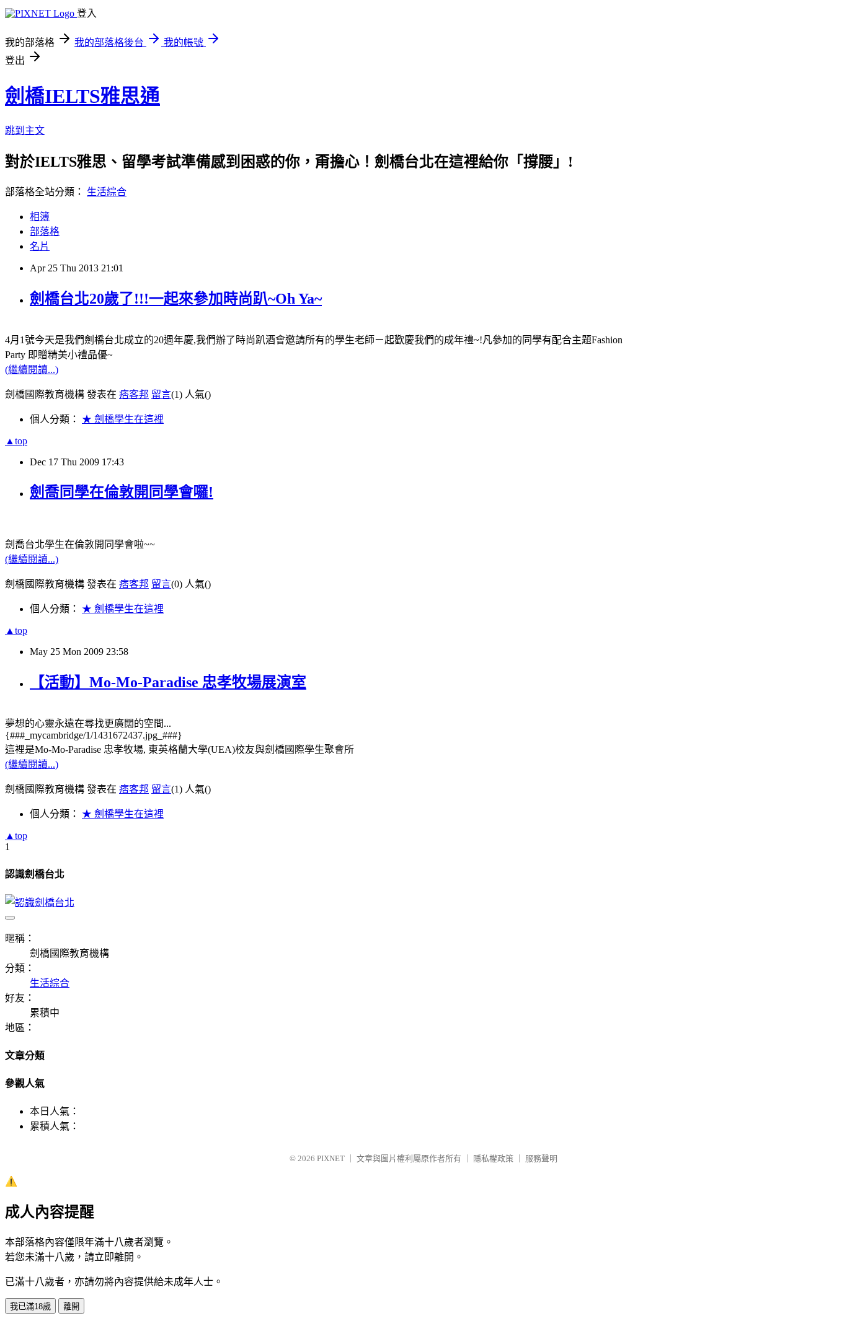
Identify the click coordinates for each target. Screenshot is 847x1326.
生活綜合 (106, 192)
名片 (40, 246)
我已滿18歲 (30, 1306)
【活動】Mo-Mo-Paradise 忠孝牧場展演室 (168, 682)
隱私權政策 (493, 1158)
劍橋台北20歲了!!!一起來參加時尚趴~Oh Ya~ (176, 299)
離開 (71, 1306)
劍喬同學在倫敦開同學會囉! (121, 492)
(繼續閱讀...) (31, 369)
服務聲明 (541, 1158)
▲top (16, 441)
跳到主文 (25, 130)
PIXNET (331, 1158)
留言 (161, 394)
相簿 (40, 216)
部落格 (45, 231)
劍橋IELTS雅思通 (82, 96)
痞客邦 (134, 394)
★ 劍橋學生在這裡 (123, 419)
